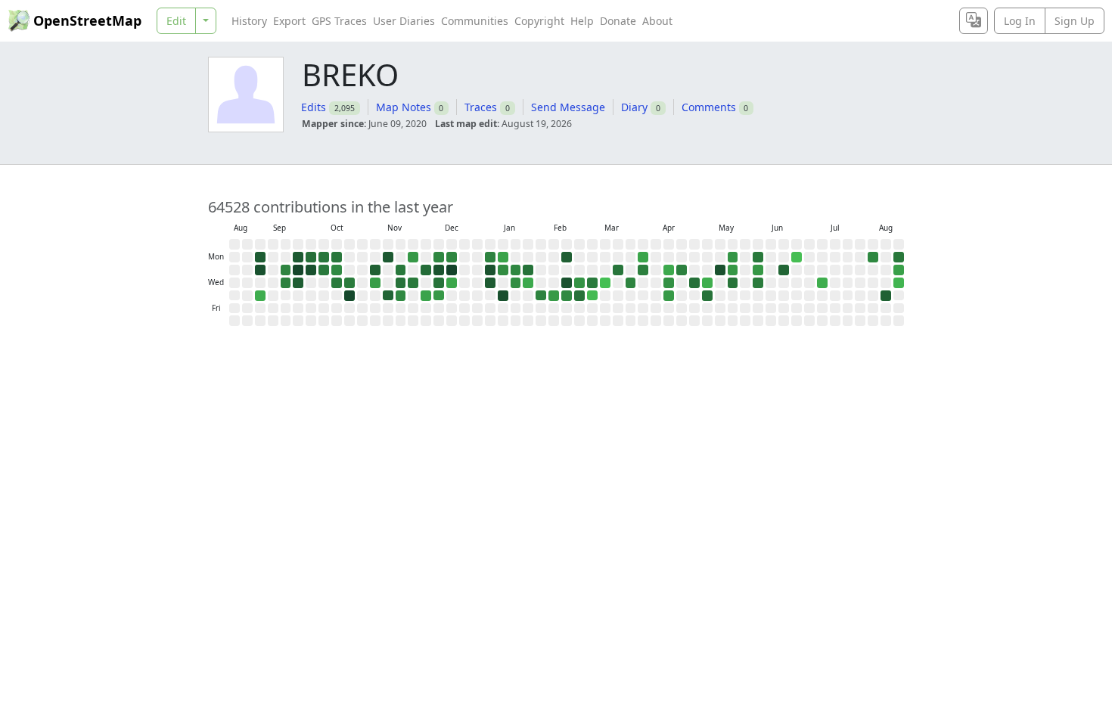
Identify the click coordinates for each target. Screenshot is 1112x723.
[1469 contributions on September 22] (298, 257)
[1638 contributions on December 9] (438, 270)
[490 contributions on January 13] (503, 270)
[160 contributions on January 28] (528, 283)
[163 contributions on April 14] (668, 270)
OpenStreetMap (87, 20)
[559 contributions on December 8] (438, 257)
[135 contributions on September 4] (260, 295)
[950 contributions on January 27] (528, 270)
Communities (474, 21)
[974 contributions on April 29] (694, 283)
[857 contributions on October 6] (323, 257)
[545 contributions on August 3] (873, 257)
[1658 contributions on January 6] (490, 270)
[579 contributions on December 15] (451, 257)
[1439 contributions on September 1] (260, 257)
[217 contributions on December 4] (426, 295)
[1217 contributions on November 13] (388, 295)
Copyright (539, 21)
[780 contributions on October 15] (336, 283)
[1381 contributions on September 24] (298, 283)
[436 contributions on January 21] (516, 283)
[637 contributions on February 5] (541, 295)
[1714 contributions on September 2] (260, 270)
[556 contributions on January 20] (516, 270)
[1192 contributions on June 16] (783, 270)
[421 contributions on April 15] (668, 283)
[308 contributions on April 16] (668, 295)
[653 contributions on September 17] (286, 283)
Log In (1020, 21)
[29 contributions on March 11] (605, 283)
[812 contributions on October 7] (323, 270)
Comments (709, 107)
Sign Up (1075, 21)
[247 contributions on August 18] (898, 270)
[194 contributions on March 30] (643, 257)
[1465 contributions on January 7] (490, 283)
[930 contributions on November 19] (401, 283)
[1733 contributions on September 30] (311, 270)
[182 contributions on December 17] (451, 283)
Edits (313, 107)
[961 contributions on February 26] (579, 295)
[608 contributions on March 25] (631, 283)
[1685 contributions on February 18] (566, 283)
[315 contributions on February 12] (553, 295)
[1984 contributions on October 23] (349, 295)
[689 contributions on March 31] (643, 270)
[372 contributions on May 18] (733, 257)
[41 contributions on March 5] (592, 295)
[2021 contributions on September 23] (298, 270)
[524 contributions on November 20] (401, 295)
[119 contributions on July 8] (822, 283)
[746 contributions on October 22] (349, 283)
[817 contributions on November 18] (401, 270)
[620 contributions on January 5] (490, 257)
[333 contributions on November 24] (413, 257)
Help (582, 21)
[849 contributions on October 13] (336, 257)
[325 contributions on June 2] (758, 270)
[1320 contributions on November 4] (375, 270)
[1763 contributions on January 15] (503, 295)
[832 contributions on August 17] (898, 257)
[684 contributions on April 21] (681, 270)
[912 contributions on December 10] (438, 283)
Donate (618, 21)
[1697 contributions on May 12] (720, 270)
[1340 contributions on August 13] (886, 295)
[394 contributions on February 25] (579, 283)
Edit (176, 21)
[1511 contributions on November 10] (388, 257)
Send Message (568, 107)
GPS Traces (339, 21)
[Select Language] (973, 21)
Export (289, 21)
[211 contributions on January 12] (503, 257)
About (657, 21)
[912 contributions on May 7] (707, 295)
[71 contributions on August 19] (898, 283)
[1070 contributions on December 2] (426, 270)
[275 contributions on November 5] (375, 283)
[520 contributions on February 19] (566, 295)
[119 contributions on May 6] (707, 283)
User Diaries (404, 21)
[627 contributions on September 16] (286, 270)
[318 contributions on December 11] (438, 295)
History (249, 21)
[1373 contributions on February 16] (566, 257)
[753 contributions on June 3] (758, 283)
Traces (480, 107)
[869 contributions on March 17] (618, 270)
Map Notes (403, 107)
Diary (634, 107)
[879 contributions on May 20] (733, 283)
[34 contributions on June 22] (796, 257)
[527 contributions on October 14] (336, 270)
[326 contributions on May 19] (733, 270)
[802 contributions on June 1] (758, 257)
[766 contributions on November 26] (413, 283)
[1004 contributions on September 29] (311, 257)
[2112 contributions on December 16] (451, 270)
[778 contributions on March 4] (592, 283)
